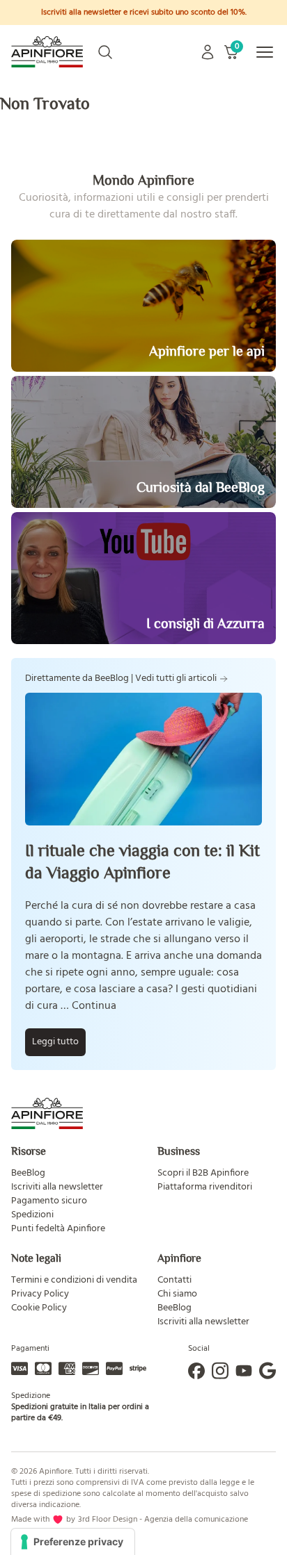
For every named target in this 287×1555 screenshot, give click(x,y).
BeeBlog (28, 1173)
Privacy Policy (40, 1294)
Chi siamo (177, 1294)
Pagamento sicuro (49, 1201)
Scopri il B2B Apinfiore (203, 1173)
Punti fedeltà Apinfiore (58, 1229)
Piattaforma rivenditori (204, 1187)
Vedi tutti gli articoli (176, 679)
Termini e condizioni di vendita (74, 1280)
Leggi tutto (55, 1042)
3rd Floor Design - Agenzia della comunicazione (163, 1519)
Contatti (174, 1280)
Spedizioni (32, 1215)
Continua (94, 1006)
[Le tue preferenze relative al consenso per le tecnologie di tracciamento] (72, 1542)
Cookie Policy (39, 1308)
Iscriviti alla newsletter (57, 1187)
